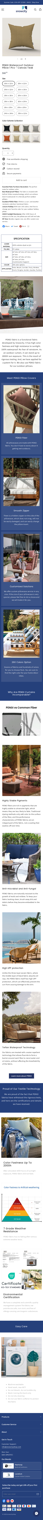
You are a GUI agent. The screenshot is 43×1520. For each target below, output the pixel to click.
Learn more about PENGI (21, 1076)
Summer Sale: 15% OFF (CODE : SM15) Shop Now (21, 2)
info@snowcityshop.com (11, 1447)
